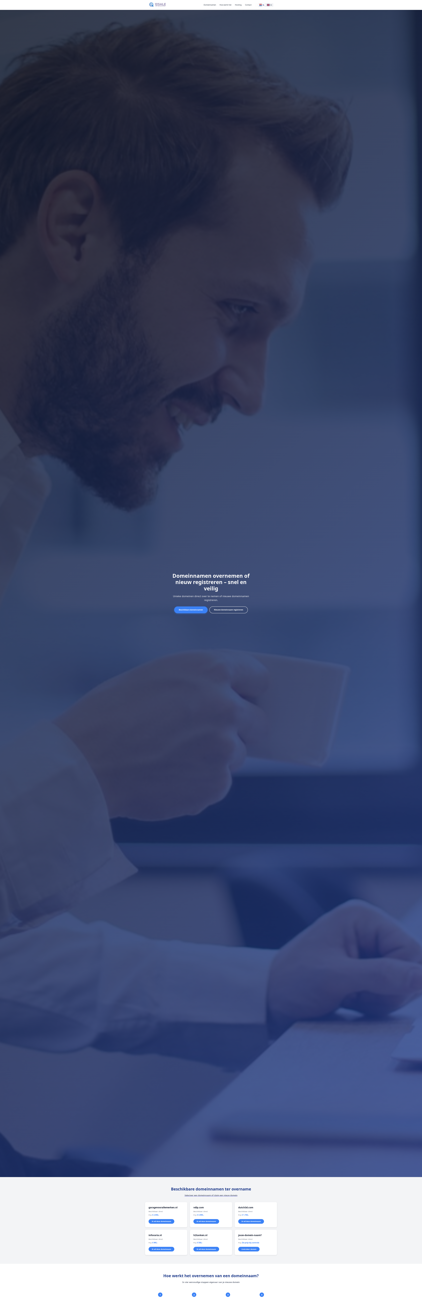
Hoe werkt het (225, 5)
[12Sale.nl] (157, 5)
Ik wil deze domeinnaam (161, 1221)
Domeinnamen (210, 5)
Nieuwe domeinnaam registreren (228, 610)
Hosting (238, 5)
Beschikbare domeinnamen (191, 610)
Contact (248, 5)
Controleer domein (248, 1249)
